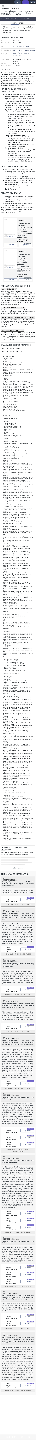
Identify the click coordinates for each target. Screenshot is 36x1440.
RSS (29, 1437)
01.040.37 (20, 1149)
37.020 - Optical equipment (21, 46)
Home (8, 1437)
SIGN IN (33, 2)
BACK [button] (2, 18)
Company (14, 1437)
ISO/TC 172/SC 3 (26, 18)
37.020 (17, 18)
